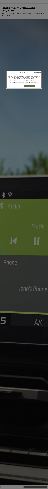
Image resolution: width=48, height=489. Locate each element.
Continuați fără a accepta (37, 72)
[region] (24, 80)
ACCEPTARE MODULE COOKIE (29, 85)
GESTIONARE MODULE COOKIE (17, 85)
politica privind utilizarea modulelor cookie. (31, 82)
